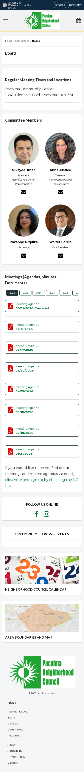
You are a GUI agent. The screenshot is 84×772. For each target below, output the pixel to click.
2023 (52, 292)
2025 (25, 292)
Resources (14, 735)
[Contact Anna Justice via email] (60, 193)
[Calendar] (78, 21)
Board (11, 717)
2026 (12, 292)
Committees (15, 729)
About (12, 744)
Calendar (13, 723)
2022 (65, 292)
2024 (39, 292)
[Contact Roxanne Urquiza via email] (23, 256)
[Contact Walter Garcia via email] (60, 256)
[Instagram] (46, 515)
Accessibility (15, 750)
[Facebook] (37, 515)
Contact (13, 762)
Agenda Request (18, 711)
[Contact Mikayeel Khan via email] (23, 193)
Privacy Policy (16, 756)
